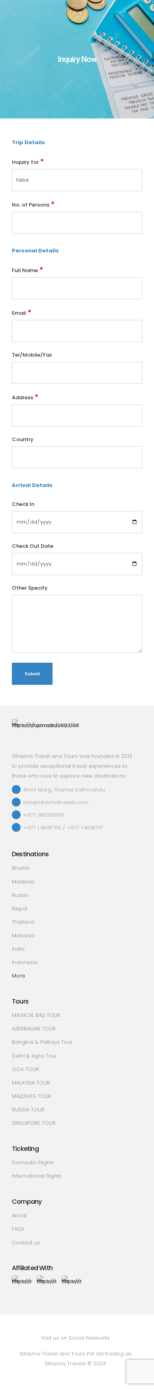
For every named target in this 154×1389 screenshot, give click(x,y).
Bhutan (21, 868)
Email (21, 312)
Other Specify (30, 588)
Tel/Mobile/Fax (32, 355)
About (19, 1215)
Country (23, 439)
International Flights (37, 1176)
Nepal (19, 908)
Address (25, 397)
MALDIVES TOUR (31, 1096)
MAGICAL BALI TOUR (36, 1015)
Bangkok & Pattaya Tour (42, 1042)
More (18, 975)
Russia (20, 895)
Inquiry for (28, 161)
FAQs (18, 1229)
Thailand (23, 922)
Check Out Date (32, 546)
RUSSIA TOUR (28, 1109)
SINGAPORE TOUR (34, 1123)
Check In (23, 504)
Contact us (26, 1242)
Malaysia (23, 935)
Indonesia (25, 962)
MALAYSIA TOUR (31, 1082)
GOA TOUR (25, 1069)
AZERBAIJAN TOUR (34, 1028)
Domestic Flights (33, 1162)
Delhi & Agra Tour (34, 1056)
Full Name (27, 269)
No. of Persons (33, 204)
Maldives (23, 881)
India (18, 949)
